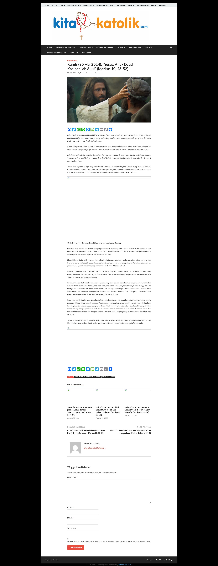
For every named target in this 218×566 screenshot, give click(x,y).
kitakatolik (84, 73)
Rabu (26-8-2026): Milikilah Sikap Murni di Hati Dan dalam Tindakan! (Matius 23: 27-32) (108, 411)
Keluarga (112, 5)
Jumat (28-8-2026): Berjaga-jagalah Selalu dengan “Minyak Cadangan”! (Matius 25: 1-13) (79, 411)
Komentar (72, 477)
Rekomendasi (121, 5)
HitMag (169, 560)
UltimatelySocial (124, 565)
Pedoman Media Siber (74, 5)
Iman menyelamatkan (92, 376)
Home (63, 5)
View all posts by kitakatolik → (95, 448)
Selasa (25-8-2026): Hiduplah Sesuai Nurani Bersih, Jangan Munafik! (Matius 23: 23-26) (137, 409)
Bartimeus (79, 376)
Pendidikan (162, 5)
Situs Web (71, 528)
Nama (70, 507)
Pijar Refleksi (72, 60)
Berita (130, 5)
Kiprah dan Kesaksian (142, 5)
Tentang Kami (87, 5)
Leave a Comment (96, 73)
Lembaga (154, 5)
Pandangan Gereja (102, 5)
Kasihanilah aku (108, 376)
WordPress (160, 560)
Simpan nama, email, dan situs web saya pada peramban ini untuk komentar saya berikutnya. (108, 541)
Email (70, 518)
